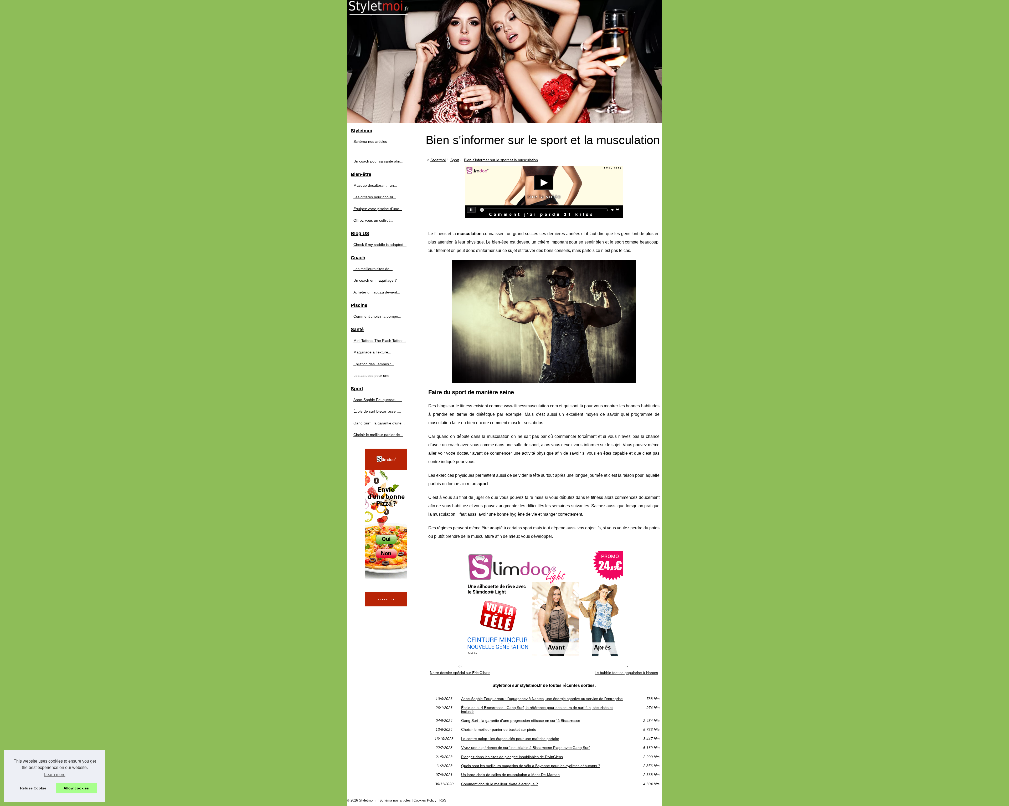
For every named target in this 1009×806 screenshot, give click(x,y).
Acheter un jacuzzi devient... (376, 292)
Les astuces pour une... (373, 375)
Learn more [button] (54, 774)
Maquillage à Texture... (372, 352)
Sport (454, 160)
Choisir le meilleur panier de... (378, 435)
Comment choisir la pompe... (377, 316)
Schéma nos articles (370, 141)
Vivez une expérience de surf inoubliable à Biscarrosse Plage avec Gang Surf (525, 747)
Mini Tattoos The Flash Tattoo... (379, 340)
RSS (442, 800)
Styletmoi (438, 160)
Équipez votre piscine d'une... (377, 209)
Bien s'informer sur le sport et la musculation (501, 160)
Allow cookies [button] (76, 788)
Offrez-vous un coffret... (373, 220)
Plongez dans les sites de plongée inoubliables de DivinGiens (512, 757)
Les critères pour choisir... (374, 197)
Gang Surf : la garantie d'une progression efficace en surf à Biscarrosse (520, 720)
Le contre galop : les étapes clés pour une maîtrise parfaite (510, 739)
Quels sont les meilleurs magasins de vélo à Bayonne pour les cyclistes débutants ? (530, 766)
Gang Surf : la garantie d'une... (379, 423)
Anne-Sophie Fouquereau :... (377, 400)
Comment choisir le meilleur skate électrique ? (499, 784)
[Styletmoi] (504, 61)
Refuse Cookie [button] (33, 788)
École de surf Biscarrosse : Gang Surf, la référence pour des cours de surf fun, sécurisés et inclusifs (537, 709)
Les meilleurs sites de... (373, 269)
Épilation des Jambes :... (373, 364)
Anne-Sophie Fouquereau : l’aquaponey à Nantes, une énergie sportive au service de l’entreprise (542, 699)
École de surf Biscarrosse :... (377, 411)
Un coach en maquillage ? (375, 280)
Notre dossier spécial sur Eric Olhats (460, 673)
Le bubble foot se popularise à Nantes (626, 673)
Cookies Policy (425, 800)
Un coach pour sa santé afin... (378, 161)
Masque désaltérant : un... (375, 185)
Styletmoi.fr (368, 800)
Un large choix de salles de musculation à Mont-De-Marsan (510, 775)
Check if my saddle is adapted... (379, 244)
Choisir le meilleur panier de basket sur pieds (498, 729)
